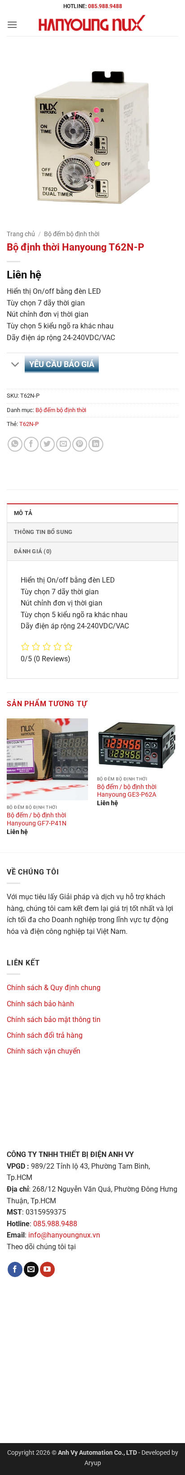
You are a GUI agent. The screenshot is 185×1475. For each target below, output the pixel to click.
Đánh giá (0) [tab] (33, 551)
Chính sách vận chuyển (43, 1051)
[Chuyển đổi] (15, 365)
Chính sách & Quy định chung (54, 987)
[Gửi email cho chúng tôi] (31, 1269)
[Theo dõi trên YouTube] (47, 1269)
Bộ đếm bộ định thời (71, 234)
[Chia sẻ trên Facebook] (31, 444)
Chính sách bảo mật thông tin (54, 1019)
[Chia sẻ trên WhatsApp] (15, 444)
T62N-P (29, 424)
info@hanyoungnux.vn (64, 1235)
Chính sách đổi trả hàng (45, 1035)
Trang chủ (21, 234)
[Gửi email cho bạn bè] (63, 444)
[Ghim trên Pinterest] (79, 444)
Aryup (92, 1463)
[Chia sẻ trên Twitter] (47, 444)
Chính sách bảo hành (40, 1004)
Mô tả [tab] (23, 513)
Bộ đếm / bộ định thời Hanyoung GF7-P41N (36, 819)
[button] (12, 24)
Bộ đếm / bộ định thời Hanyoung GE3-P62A (126, 790)
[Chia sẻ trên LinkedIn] (95, 444)
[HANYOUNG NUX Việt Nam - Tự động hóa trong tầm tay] (92, 24)
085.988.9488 (105, 6)
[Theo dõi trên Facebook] (15, 1269)
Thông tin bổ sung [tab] (43, 532)
